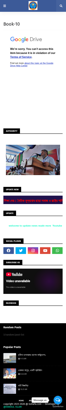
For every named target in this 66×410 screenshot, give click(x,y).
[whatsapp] (57, 250)
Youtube (56, 225)
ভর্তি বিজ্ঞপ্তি (23, 385)
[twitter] (21, 250)
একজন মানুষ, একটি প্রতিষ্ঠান (30, 370)
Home (21, 401)
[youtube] (45, 250)
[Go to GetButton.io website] (57, 406)
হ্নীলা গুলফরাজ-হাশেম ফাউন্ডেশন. (32, 354)
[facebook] (8, 250)
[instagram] (33, 250)
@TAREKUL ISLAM (12, 406)
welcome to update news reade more (29, 225)
